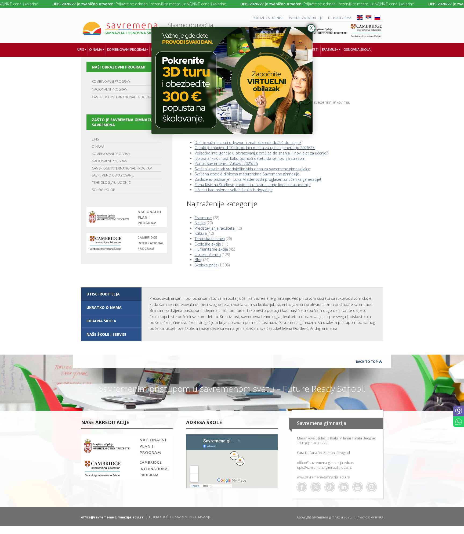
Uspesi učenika (208, 254)
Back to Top (367, 361)
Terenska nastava (210, 238)
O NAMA (98, 146)
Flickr (371, 487)
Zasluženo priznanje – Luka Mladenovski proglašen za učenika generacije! (258, 179)
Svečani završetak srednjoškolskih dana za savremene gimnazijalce (252, 168)
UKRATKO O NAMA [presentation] (104, 307)
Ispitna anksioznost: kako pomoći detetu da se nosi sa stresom (250, 158)
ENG (360, 17)
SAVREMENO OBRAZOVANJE (113, 175)
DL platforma (339, 18)
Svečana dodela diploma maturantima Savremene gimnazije (247, 173)
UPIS (95, 139)
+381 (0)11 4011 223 (312, 443)
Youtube (358, 487)
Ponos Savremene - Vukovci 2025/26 (226, 163)
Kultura (201, 233)
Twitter (316, 487)
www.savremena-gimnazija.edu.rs (323, 477)
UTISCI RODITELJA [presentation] (103, 294)
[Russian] (377, 19)
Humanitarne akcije (211, 249)
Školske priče (206, 265)
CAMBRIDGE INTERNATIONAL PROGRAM (122, 97)
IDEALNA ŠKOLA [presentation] (101, 320)
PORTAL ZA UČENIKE (268, 18)
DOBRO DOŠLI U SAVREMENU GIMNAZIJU (180, 517)
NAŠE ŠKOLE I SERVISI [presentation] (106, 334)
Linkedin (344, 487)
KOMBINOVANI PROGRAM (111, 81)
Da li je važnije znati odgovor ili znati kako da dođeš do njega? (248, 142)
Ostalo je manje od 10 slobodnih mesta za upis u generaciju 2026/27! (255, 147)
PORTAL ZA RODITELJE (306, 18)
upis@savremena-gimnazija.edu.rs (324, 467)
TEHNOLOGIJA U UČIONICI (111, 182)
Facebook (302, 487)
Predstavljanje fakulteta (215, 228)
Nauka (200, 222)
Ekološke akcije (208, 244)
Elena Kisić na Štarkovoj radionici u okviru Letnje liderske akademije (253, 184)
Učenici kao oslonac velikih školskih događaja (234, 189)
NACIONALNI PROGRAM (110, 89)
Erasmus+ (203, 217)
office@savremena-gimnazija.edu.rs (325, 462)
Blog (198, 259)
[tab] (111, 294)
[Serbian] (368, 19)
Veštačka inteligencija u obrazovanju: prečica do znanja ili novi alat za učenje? (261, 153)
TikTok (330, 487)
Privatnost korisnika (369, 517)
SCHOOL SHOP (103, 189)
